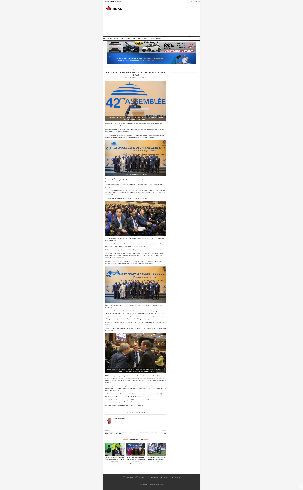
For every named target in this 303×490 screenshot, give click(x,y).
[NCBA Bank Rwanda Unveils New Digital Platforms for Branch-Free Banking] (135, 449)
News (109, 38)
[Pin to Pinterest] (142, 412)
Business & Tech (118, 38)
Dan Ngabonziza (132, 77)
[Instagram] (194, 2)
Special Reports (130, 38)
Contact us (113, 1)
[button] (107, 453)
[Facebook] (189, 2)
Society (152, 38)
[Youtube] (199, 2)
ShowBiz (158, 38)
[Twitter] (191, 2)
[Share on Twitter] (141, 412)
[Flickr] (196, 2)
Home (104, 38)
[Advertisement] (151, 24)
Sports (146, 38)
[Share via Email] (144, 412)
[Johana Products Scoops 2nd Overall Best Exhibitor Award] (115, 449)
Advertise (119, 1)
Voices (139, 38)
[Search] (199, 38)
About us (107, 1)
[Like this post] (137, 412)
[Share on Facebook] (139, 412)
